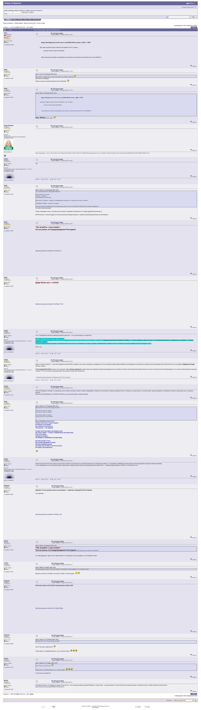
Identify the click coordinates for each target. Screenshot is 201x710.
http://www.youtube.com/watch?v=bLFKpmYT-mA (49, 304)
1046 (14, 27)
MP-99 (6, 541)
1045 (11, 27)
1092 (27, 27)
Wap (93, 707)
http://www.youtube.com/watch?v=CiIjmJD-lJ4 (48, 251)
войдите (28, 10)
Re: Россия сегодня (57, 33)
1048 (21, 27)
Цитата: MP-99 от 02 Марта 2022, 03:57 (45, 567)
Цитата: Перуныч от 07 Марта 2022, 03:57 (46, 663)
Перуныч (7, 485)
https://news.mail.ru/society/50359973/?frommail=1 (49, 687)
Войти (29, 19)
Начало (8, 19)
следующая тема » (191, 25)
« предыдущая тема (180, 25)
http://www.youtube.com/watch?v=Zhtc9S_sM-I (48, 514)
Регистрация (36, 19)
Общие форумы (19, 23)
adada (6, 159)
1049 (23, 27)
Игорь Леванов (8, 125)
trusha (6, 386)
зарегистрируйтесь (37, 10)
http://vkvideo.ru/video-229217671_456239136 (76, 153)
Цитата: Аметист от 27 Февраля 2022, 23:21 (47, 406)
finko (5, 33)
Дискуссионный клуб (29, 23)
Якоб (5, 69)
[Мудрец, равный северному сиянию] (5, 156)
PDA (97, 707)
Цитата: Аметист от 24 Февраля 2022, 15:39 (47, 189)
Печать (194, 27)
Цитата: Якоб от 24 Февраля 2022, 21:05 (46, 545)
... (9, 27)
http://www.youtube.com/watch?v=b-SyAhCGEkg (49, 608)
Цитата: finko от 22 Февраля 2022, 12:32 (46, 93)
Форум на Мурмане (8, 23)
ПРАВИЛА (14, 19)
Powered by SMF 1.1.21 (87, 706)
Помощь (20, 19)
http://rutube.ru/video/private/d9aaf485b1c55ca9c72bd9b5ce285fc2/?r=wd (131, 153)
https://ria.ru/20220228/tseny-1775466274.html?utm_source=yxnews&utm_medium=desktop (61, 394)
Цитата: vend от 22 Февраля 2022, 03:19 (46, 74)
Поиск (25, 19)
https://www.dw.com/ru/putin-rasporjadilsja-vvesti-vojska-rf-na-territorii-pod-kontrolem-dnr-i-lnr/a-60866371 (71, 57)
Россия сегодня (41, 23)
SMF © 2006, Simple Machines (101, 706)
